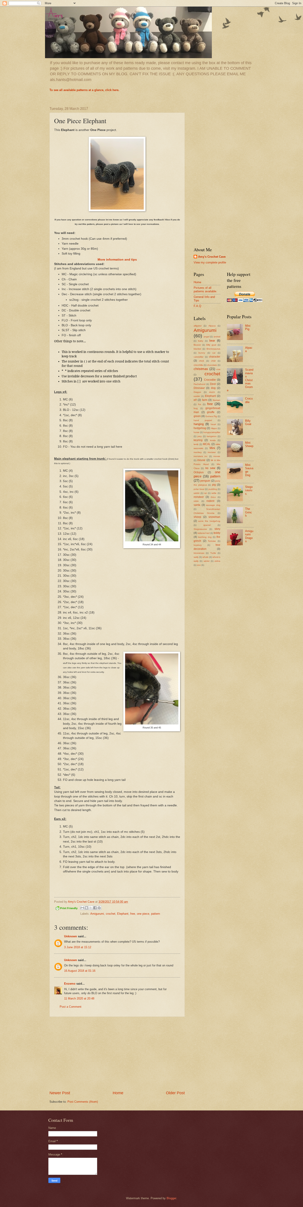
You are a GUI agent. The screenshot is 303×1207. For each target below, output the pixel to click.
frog (196, 408)
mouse (201, 460)
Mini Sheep (249, 444)
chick (201, 361)
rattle (213, 493)
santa (197, 505)
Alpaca (212, 326)
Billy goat (211, 345)
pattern (155, 913)
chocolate (212, 365)
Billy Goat (248, 422)
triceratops (199, 553)
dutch (212, 392)
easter (197, 396)
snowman (214, 517)
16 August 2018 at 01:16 (79, 970)
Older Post (175, 1093)
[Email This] (82, 908)
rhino (213, 497)
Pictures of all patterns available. (205, 289)
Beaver (197, 345)
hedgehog (200, 428)
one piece (143, 913)
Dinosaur (199, 388)
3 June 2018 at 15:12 (77, 947)
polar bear (199, 489)
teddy (217, 533)
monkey (198, 452)
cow (218, 369)
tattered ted (204, 533)
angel (206, 336)
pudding (213, 489)
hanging (199, 424)
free (132, 913)
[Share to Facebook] (95, 908)
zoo (199, 565)
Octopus (199, 472)
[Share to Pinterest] (99, 908)
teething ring (204, 537)
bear (212, 340)
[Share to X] (91, 908)
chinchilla (198, 365)
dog (213, 388)
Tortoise (212, 541)
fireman (216, 400)
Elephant (122, 913)
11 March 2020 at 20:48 (79, 998)
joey (199, 436)
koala (213, 440)
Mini (212, 448)
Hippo (214, 428)
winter (207, 561)
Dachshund (199, 384)
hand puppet (203, 420)
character (214, 356)
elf (195, 400)
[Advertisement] (117, 1053)
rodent (210, 501)
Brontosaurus (213, 349)
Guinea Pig (211, 416)
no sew (210, 468)
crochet (110, 913)
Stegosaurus (200, 529)
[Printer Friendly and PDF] (66, 909)
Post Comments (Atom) (82, 1101)
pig (214, 484)
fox (199, 404)
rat (205, 493)
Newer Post (59, 1093)
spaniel (207, 525)
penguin (205, 480)
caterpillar (198, 357)
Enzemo (69, 983)
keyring (198, 440)
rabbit (196, 493)
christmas (201, 369)
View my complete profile (210, 262)
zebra (217, 561)
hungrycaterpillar (211, 432)
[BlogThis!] (86, 908)
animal (217, 336)
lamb (196, 444)
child (213, 361)
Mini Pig (247, 327)
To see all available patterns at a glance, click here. (84, 90)
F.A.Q (197, 306)
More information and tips (117, 259)
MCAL (207, 444)
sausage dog (213, 505)
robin (196, 501)
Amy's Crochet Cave (212, 256)
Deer (213, 384)
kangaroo (211, 436)
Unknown (70, 936)
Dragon (197, 392)
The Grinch (248, 512)
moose (216, 456)
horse (196, 432)
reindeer (199, 497)
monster (212, 452)
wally (196, 557)
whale (206, 557)
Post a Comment (70, 1006)
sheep (197, 517)
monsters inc (200, 456)
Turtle (213, 553)
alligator (198, 326)
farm (204, 400)
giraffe (210, 412)
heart (213, 424)
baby (200, 341)
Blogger (171, 1198)
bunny (202, 353)
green (197, 416)
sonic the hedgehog (209, 521)
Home (118, 1093)
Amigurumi (97, 913)
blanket (197, 349)
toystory (198, 545)
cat (213, 353)
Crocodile (210, 379)
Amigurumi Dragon (249, 536)
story (217, 529)
